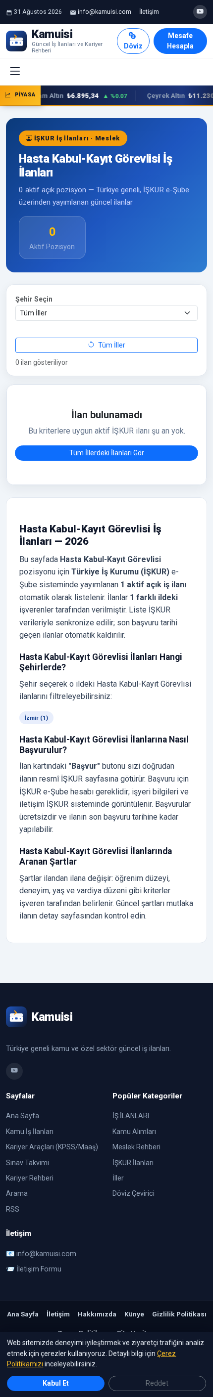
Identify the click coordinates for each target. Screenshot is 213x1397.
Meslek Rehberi (136, 1147)
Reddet (157, 1383)
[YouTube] (200, 12)
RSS (12, 1209)
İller (118, 1178)
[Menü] (15, 71)
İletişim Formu (38, 1269)
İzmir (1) (36, 717)
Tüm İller (111, 345)
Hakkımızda (97, 1314)
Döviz (133, 46)
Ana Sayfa (22, 1116)
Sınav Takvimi (27, 1163)
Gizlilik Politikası (179, 1314)
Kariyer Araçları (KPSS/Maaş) (52, 1147)
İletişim (149, 11)
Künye (134, 1314)
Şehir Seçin (34, 299)
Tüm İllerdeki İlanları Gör (106, 453)
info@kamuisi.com (104, 11)
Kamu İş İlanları (29, 1131)
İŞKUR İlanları (133, 1163)
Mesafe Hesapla (180, 41)
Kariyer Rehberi (29, 1178)
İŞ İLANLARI (130, 1116)
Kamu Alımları (134, 1131)
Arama (17, 1193)
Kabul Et (56, 1383)
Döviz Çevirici (133, 1193)
